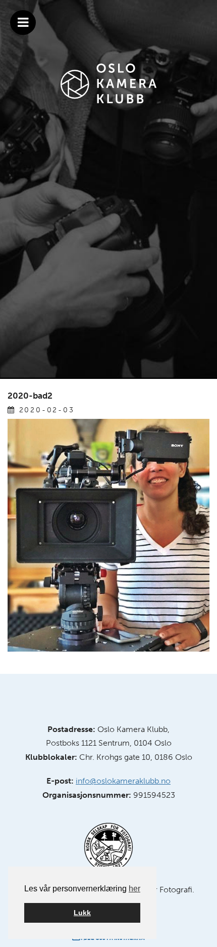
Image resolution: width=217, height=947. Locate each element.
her (134, 888)
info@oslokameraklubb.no (123, 781)
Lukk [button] (82, 913)
